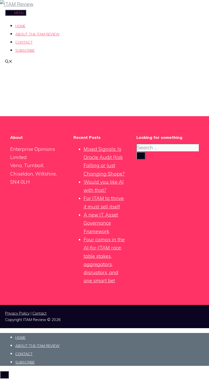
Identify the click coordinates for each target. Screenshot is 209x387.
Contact (24, 42)
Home (20, 26)
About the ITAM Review (37, 34)
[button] (8, 62)
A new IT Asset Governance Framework (101, 223)
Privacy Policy (17, 313)
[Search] (140, 155)
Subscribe (25, 50)
